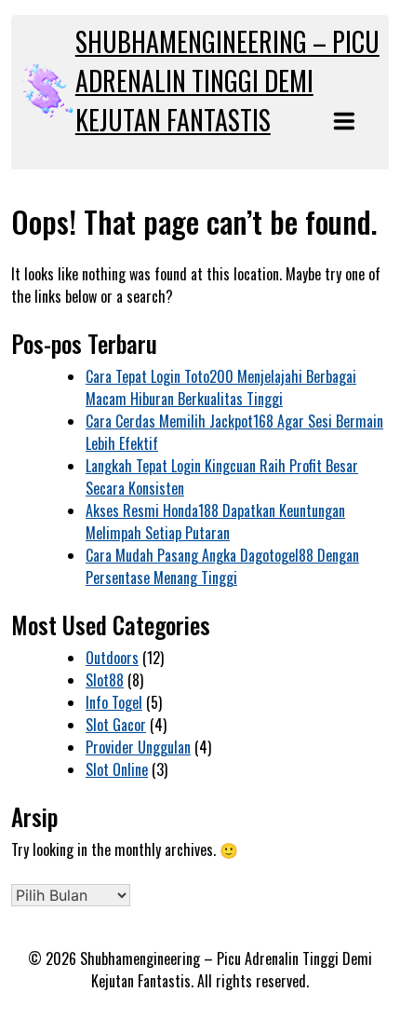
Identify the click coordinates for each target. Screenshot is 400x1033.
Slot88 (105, 680)
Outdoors (112, 657)
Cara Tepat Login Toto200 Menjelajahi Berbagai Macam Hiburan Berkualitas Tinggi (221, 387)
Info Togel (114, 702)
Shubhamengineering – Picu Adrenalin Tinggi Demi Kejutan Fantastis (227, 80)
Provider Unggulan (138, 747)
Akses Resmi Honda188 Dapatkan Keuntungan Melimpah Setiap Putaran (215, 521)
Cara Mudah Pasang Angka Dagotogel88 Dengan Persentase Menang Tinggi (222, 566)
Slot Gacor (116, 725)
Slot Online (117, 769)
